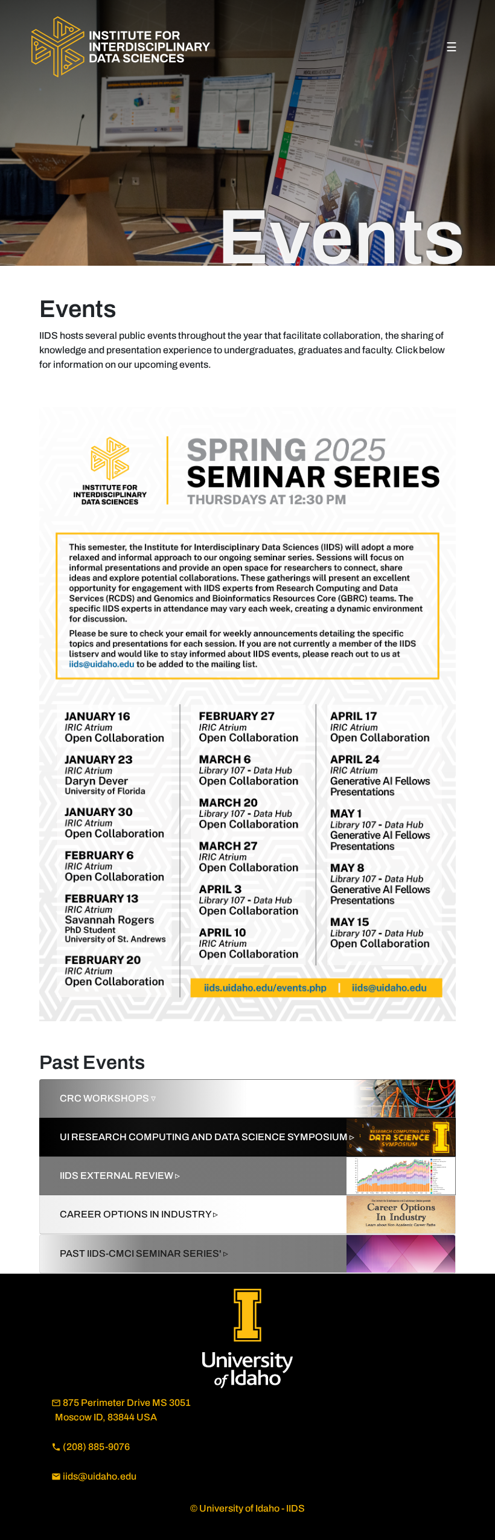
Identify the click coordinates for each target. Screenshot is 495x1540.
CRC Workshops (108, 1098)
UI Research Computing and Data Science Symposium (207, 1137)
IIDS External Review (120, 1175)
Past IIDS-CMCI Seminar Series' (144, 1253)
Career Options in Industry (139, 1214)
